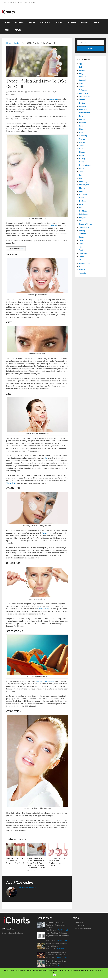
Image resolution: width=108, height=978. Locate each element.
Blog (81, 74)
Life (80, 178)
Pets (81, 204)
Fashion (82, 119)
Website (82, 273)
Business (19, 23)
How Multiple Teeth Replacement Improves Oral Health (15, 860)
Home (7, 23)
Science (82, 221)
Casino (81, 87)
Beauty (82, 70)
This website (11, 483)
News (81, 198)
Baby (81, 67)
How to (82, 168)
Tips (81, 247)
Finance (84, 23)
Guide (81, 146)
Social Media (84, 227)
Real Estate (83, 211)
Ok (54, 975)
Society (82, 231)
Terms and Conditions (27, 2)
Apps (81, 64)
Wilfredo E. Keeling (15, 92)
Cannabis (82, 80)
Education (45, 23)
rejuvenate (53, 99)
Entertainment (84, 113)
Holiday (82, 159)
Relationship (84, 214)
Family (81, 116)
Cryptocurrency (85, 96)
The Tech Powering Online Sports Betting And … (56, 962)
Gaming (59, 23)
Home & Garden (85, 165)
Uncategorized (85, 263)
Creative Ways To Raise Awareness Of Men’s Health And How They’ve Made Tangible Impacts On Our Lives (36, 864)
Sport (81, 237)
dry (46, 458)
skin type (53, 226)
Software (83, 234)
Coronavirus (83, 93)
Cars (81, 83)
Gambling (83, 136)
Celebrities (83, 90)
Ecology (72, 23)
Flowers (82, 129)
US (80, 267)
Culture (82, 100)
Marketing (83, 181)
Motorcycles (84, 185)
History (82, 152)
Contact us (5, 2)
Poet (81, 208)
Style (96, 23)
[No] (105, 973)
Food (81, 132)
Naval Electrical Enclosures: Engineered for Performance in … (57, 935)
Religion (82, 217)
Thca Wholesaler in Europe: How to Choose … (56, 945)
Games (82, 139)
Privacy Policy (14, 2)
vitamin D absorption (45, 681)
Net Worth (83, 195)
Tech (7, 30)
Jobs (81, 172)
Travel (18, 30)
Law (81, 175)
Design (82, 103)
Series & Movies (85, 224)
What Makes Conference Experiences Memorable (56, 953)
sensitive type (44, 609)
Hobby (82, 155)
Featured (82, 123)
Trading (82, 250)
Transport (83, 253)
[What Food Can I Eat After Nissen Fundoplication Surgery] (58, 849)
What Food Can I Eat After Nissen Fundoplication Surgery (57, 861)
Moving (82, 188)
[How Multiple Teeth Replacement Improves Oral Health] (15, 849)
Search (90, 48)
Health (32, 23)
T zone (44, 533)
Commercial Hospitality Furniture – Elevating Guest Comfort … (56, 925)
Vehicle (82, 270)
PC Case (82, 201)
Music (81, 191)
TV (80, 260)
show (22, 249)
